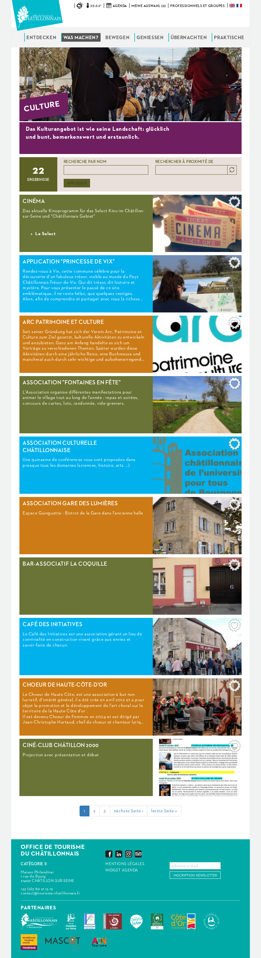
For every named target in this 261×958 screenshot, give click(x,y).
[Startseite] (37, 15)
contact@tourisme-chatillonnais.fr (50, 893)
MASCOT (62, 942)
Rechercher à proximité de (184, 162)
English (232, 5)
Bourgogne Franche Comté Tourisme (29, 942)
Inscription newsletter (195, 875)
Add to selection (235, 204)
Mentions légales (124, 864)
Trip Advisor (138, 853)
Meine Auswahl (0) (148, 6)
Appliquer (77, 183)
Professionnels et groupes (197, 6)
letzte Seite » (164, 811)
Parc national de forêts (112, 921)
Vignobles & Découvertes (157, 921)
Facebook (108, 853)
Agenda (120, 6)
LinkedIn (118, 853)
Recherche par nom (85, 162)
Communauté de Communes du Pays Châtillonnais (39, 921)
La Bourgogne (211, 921)
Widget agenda (121, 870)
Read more (130, 223)
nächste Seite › (128, 811)
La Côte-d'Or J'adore (136, 921)
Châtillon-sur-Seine (71, 921)
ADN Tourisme (99, 942)
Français (239, 5)
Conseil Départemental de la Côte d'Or (183, 921)
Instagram (128, 853)
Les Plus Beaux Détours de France (89, 921)
